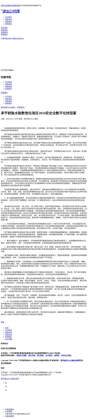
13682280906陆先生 (23, 390)
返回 (2, 322)
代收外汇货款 (21, 355)
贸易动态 (8, 19)
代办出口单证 (66, 355)
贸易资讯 (8, 21)
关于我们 (8, 17)
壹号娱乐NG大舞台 (8, 107)
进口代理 (31, 355)
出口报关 (49, 355)
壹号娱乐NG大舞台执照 (70, 360)
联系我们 (8, 24)
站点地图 (8, 339)
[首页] (12, 38)
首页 (7, 328)
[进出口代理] (10, 11)
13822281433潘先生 (23, 386)
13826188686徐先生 (23, 383)
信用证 (56, 355)
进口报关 (40, 355)
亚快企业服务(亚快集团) (10, 5)
